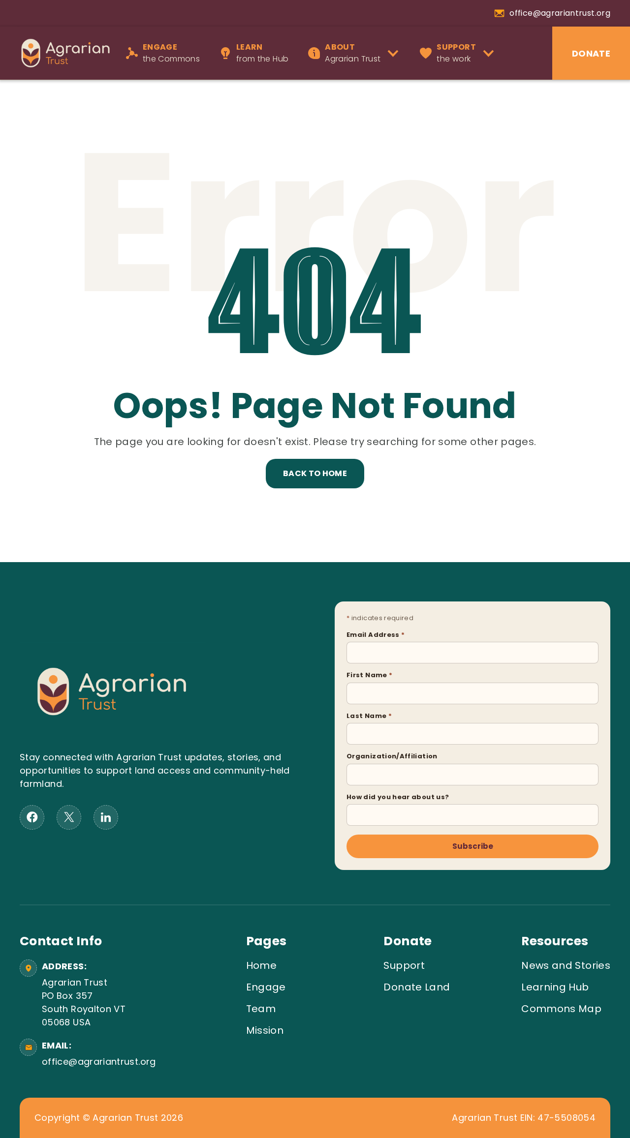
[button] (356, 53)
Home (261, 965)
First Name (369, 675)
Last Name (369, 715)
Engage (266, 987)
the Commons (171, 52)
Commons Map (561, 1009)
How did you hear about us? (397, 797)
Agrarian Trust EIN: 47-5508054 (524, 1117)
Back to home (315, 473)
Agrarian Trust (352, 52)
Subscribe (472, 846)
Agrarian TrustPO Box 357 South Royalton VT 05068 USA (84, 1002)
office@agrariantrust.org (97, 1061)
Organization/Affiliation (392, 756)
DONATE (591, 53)
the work (456, 52)
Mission (265, 1030)
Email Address (375, 634)
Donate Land (416, 987)
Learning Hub (555, 987)
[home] (60, 53)
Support (404, 965)
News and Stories (565, 965)
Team (261, 1009)
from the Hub (262, 52)
